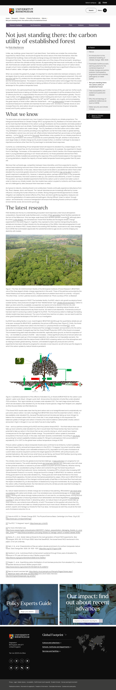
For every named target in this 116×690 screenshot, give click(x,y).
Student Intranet (55, 682)
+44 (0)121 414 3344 (19, 653)
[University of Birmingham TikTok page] (11, 668)
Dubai (105, 2)
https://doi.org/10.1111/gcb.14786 (50, 548)
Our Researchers (35, 25)
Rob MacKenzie (16, 47)
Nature (44, 18)
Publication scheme (14, 686)
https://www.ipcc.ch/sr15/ (39, 523)
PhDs (70, 25)
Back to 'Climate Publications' (97, 116)
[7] (7, 562)
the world (35, 135)
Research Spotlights (16, 25)
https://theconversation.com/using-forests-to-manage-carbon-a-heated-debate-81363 (48, 532)
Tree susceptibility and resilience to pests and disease (97, 93)
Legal (15, 682)
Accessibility (30, 682)
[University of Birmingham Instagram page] (11, 661)
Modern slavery (22, 682)
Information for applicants (28, 686)
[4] (7, 537)
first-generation (55, 215)
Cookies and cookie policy (69, 686)
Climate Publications (33, 18)
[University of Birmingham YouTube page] (27, 668)
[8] (7, 571)
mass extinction (58, 461)
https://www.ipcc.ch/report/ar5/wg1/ (19, 519)
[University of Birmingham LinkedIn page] (17, 661)
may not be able (65, 172)
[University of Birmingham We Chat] (22, 668)
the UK (21, 135)
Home (8, 18)
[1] (44, 124)
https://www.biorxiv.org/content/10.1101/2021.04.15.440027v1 (27, 567)
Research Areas (55, 25)
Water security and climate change (98, 108)
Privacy (11, 682)
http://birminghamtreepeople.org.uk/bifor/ (21, 576)
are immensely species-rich (52, 463)
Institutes (81, 25)
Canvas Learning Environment (69, 682)
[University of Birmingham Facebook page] (27, 661)
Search (91, 10)
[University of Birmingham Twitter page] (22, 661)
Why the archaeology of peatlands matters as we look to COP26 (97, 101)
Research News (94, 25)
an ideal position (58, 101)
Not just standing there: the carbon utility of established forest (26, 20)
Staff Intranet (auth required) (42, 682)
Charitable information (55, 686)
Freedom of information (41, 686)
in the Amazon (18, 220)
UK (100, 2)
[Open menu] (105, 10)
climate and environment (66, 303)
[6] (7, 553)
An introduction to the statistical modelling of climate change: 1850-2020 (98, 58)
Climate (22, 18)
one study (76, 436)
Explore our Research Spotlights (86, 621)
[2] (38, 202)
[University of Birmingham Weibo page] (17, 668)
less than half (10, 78)
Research (15, 18)
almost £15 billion (26, 97)
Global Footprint (52, 635)
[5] (7, 546)
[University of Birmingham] (21, 10)
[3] (68, 217)
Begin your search (27, 612)
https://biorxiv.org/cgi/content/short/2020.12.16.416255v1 (26, 558)
